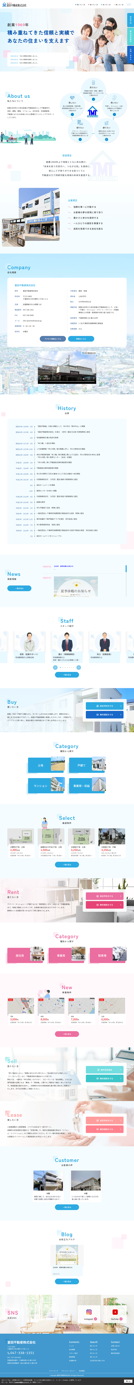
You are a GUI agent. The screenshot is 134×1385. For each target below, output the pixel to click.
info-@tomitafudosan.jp (32, 320)
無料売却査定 (115, 1353)
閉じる (128, 1381)
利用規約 (82, 1371)
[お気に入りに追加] (31, 831)
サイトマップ (53, 1371)
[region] (84, 581)
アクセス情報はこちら (53, 339)
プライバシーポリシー (68, 1371)
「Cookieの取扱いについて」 (21, 1382)
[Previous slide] (55, 667)
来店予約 (114, 1349)
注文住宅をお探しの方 (97, 1360)
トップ (71, 1346)
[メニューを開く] (129, 5)
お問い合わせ (115, 1346)
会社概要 (72, 1349)
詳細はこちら (81, 339)
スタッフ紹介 (73, 1353)
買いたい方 (93, 1346)
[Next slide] (78, 667)
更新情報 (72, 1357)
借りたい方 (93, 1349)
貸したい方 (93, 1357)
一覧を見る (19, 588)
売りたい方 (93, 1353)
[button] (60, 667)
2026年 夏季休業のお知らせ (63, 566)
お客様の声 (72, 1360)
